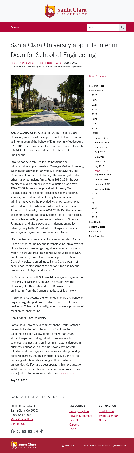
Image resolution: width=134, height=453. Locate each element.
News (102, 420)
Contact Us (18, 423)
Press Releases (45, 62)
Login (72, 428)
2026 (94, 95)
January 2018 (101, 137)
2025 (94, 100)
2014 (94, 207)
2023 (94, 109)
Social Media (95, 222)
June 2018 (100, 161)
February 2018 (102, 142)
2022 (94, 114)
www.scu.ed (67, 373)
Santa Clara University (38, 397)
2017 (94, 193)
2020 (94, 123)
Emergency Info (79, 411)
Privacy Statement (80, 415)
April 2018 (100, 152)
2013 (94, 212)
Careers (74, 424)
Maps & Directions (22, 419)
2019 (94, 128)
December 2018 (102, 188)
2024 (94, 104)
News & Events (27, 62)
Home (14, 62)
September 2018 (103, 174)
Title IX (73, 420)
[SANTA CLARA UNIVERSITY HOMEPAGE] (23, 445)
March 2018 (101, 147)
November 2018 (102, 184)
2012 (94, 217)
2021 (94, 118)
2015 (94, 203)
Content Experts (97, 226)
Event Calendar (96, 236)
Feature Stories (96, 85)
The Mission (106, 411)
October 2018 (101, 179)
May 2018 (99, 156)
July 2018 (99, 166)
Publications (95, 231)
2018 (58, 62)
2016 (94, 198)
